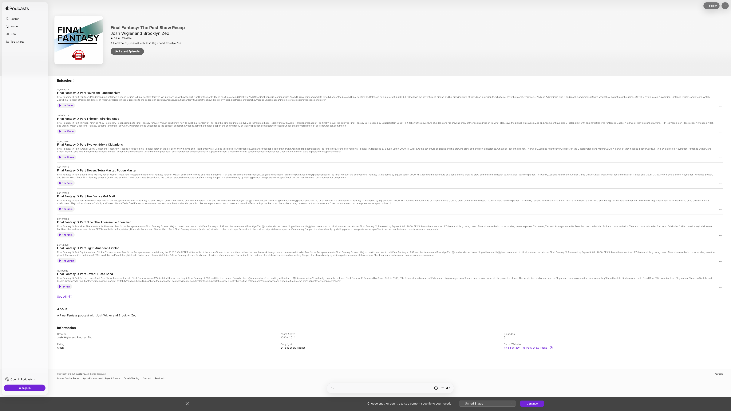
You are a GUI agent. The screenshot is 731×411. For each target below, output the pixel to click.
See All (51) (64, 296)
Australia (719, 374)
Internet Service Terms (68, 378)
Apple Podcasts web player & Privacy (101, 378)
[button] (24, 19)
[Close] (187, 403)
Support (147, 378)
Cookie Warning (131, 378)
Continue (532, 403)
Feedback (160, 378)
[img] (17, 8)
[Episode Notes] (436, 388)
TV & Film (127, 38)
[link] (66, 80)
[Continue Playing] (442, 388)
